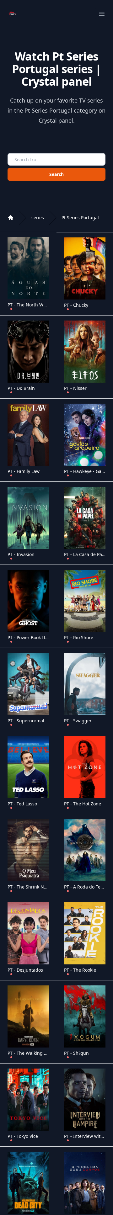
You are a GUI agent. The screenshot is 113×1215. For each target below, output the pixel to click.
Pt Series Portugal (80, 217)
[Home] (11, 218)
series (37, 217)
